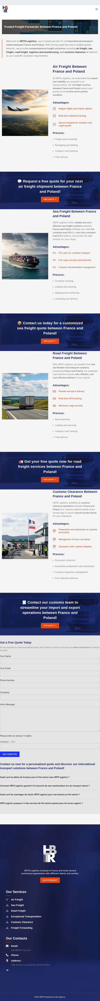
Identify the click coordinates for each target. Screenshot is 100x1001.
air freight (81, 48)
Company (5, 692)
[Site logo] (5, 9)
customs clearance (75, 52)
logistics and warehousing (44, 52)
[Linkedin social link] (7, 970)
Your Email (5, 668)
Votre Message (7, 704)
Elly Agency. (60, 997)
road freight (21, 52)
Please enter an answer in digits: (16, 735)
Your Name (5, 656)
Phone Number (7, 680)
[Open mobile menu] (96, 9)
